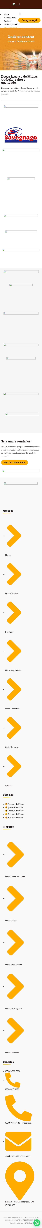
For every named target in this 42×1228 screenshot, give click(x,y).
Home (6, 14)
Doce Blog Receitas (11, 24)
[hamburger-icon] (20, 14)
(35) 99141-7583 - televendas (18, 1123)
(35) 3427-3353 (12, 1089)
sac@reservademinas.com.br (18, 1156)
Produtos (7, 21)
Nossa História (10, 18)
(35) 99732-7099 (12, 1071)
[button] (36, 1222)
